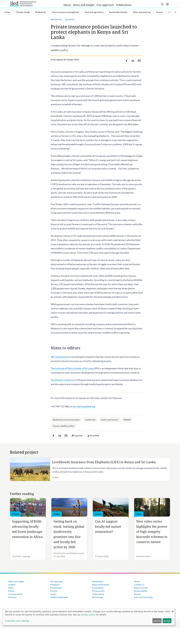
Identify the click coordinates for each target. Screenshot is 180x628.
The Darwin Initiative (62, 380)
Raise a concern (141, 587)
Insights (12, 584)
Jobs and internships (143, 597)
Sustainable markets (118, 12)
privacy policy (88, 614)
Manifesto (55, 584)
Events (11, 591)
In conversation (15, 594)
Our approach (105, 5)
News (10, 587)
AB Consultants (59, 356)
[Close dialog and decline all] (173, 610)
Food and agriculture (94, 12)
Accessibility (97, 587)
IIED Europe (97, 597)
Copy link (78, 435)
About (67, 5)
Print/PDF (94, 435)
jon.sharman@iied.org (84, 406)
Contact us (139, 584)
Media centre (98, 594)
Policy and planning (141, 12)
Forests (159, 12)
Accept (167, 620)
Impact (53, 594)
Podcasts (12, 597)
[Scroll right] (175, 12)
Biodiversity (40, 12)
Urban (7, 12)
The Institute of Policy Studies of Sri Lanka (72, 368)
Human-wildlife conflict (63, 426)
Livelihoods (90, 419)
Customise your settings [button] (17, 620)
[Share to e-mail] (139, 60)
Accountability (140, 591)
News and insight (83, 5)
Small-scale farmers (109, 419)
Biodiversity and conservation (66, 419)
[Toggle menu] (167, 4)
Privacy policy (98, 591)
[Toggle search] (162, 4)
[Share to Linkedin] (132, 60)
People (137, 594)
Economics (70, 19)
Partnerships (56, 587)
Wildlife (127, 419)
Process (53, 591)
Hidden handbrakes (59, 597)
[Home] (23, 4)
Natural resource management (65, 12)
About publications (101, 584)
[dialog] (89, 616)
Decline (157, 620)
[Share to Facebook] (126, 60)
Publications (124, 5)
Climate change (23, 12)
